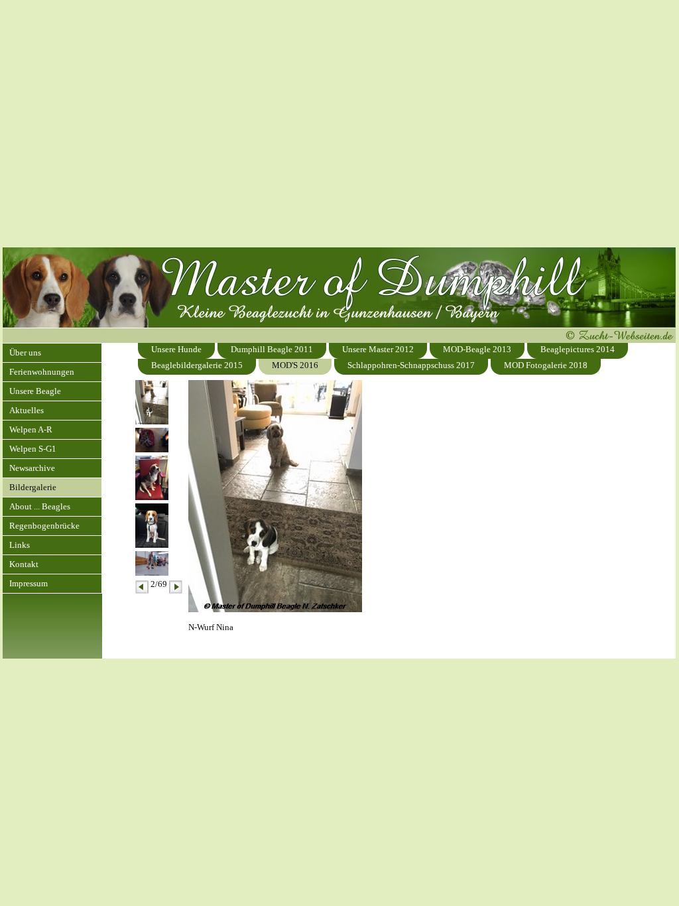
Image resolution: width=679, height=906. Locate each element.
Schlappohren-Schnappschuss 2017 (411, 365)
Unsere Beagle (35, 391)
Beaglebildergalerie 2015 (197, 365)
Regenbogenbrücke (44, 526)
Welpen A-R (30, 429)
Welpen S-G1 (32, 449)
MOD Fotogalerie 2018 (545, 365)
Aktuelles (26, 410)
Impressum (28, 583)
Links (19, 545)
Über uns (25, 352)
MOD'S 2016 (295, 365)
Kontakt (23, 564)
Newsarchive (32, 468)
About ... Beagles (39, 506)
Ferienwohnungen (41, 372)
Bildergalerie (32, 487)
